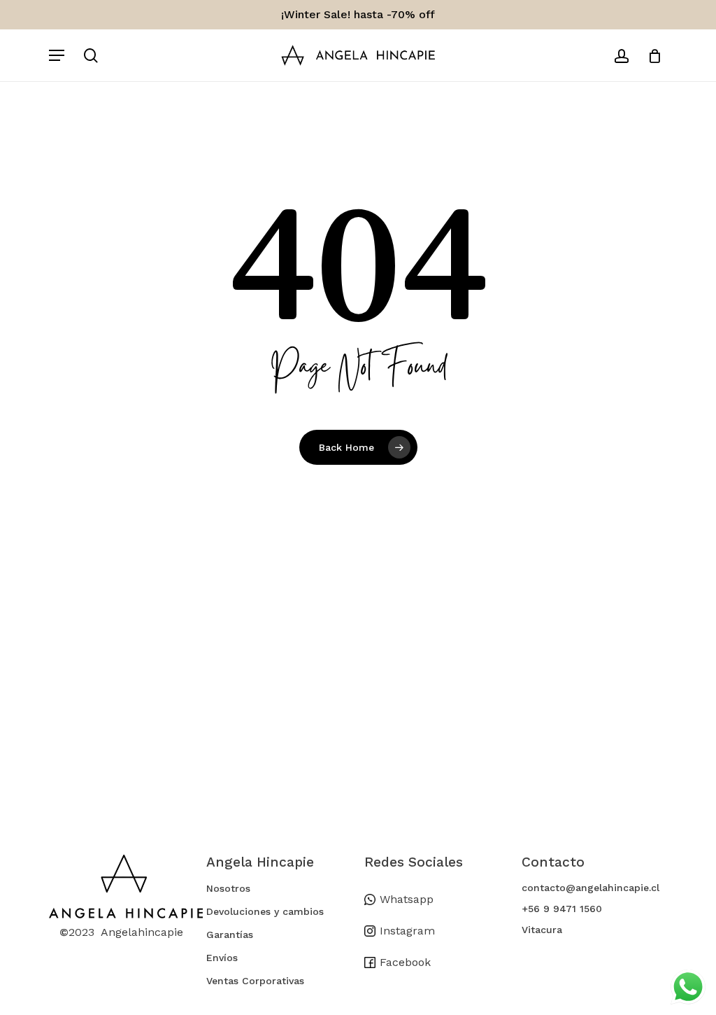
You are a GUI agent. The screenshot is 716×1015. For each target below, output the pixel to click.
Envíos (222, 957)
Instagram (407, 930)
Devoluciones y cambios (265, 911)
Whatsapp (407, 899)
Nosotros (228, 888)
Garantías (229, 934)
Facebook (405, 962)
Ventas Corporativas (255, 980)
